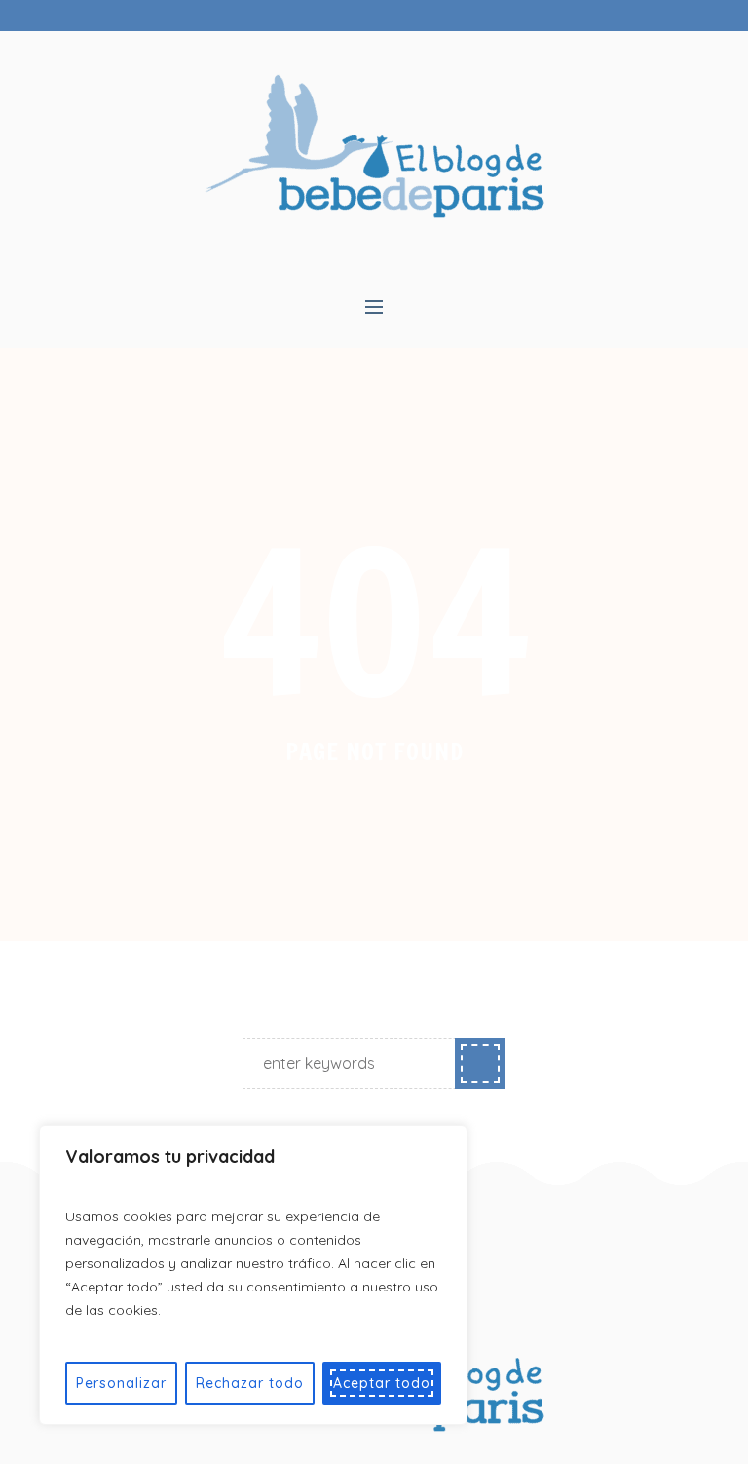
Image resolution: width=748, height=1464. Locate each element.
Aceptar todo (381, 1383)
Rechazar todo (250, 1383)
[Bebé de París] (374, 144)
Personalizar (121, 1383)
